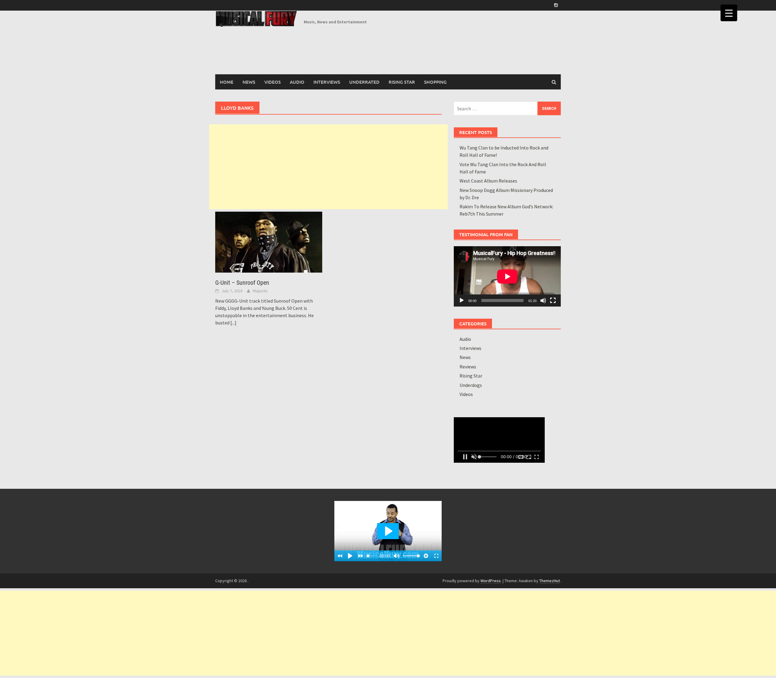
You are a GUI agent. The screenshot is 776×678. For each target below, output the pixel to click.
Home (226, 82)
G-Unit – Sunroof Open (242, 282)
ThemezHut (549, 580)
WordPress (490, 580)
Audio (297, 82)
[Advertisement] (328, 166)
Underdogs (471, 385)
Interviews (326, 82)
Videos (272, 82)
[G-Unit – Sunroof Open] (268, 241)
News (248, 82)
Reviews (468, 367)
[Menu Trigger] (729, 13)
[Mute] (543, 300)
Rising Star (402, 82)
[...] (233, 323)
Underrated (364, 82)
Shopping (435, 82)
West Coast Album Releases (488, 181)
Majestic (260, 291)
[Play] (462, 300)
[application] (507, 276)
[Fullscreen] (553, 300)
